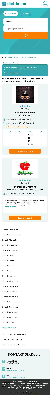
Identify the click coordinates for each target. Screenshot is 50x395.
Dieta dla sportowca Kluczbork (14, 334)
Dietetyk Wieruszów (9, 240)
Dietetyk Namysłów (9, 250)
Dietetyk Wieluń (8, 255)
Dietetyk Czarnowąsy (10, 245)
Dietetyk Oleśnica (9, 322)
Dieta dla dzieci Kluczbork (12, 339)
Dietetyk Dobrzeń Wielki (11, 235)
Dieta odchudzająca (12, 73)
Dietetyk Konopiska (9, 317)
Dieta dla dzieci (31, 67)
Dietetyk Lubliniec (9, 276)
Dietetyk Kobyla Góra (10, 281)
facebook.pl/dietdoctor (15, 377)
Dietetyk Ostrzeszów (10, 286)
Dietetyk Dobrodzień (10, 229)
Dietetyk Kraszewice (9, 312)
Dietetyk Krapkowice (10, 307)
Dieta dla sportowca (12, 67)
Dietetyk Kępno (8, 260)
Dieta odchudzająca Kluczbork (14, 344)
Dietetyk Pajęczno (9, 302)
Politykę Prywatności (24, 388)
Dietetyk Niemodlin (9, 291)
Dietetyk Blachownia (10, 296)
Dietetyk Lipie (7, 271)
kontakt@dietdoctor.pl (15, 370)
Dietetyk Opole (7, 265)
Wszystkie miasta (9, 327)
